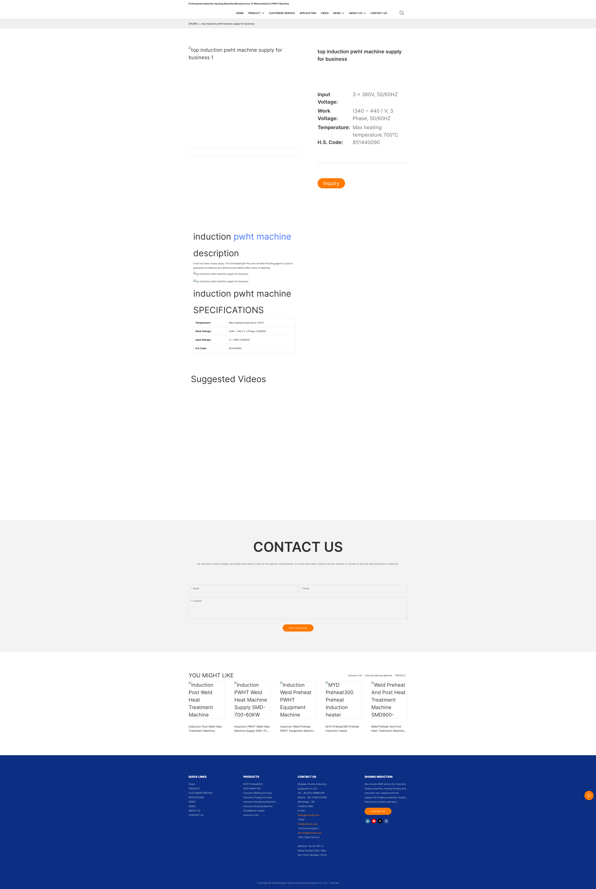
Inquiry (331, 183)
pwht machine (262, 236)
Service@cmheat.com (310, 832)
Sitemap (334, 882)
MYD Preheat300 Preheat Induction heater (342, 728)
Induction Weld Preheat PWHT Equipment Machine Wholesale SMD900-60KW (297, 729)
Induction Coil (355, 675)
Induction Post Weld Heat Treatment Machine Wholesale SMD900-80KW (206, 729)
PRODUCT (400, 675)
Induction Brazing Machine (378, 675)
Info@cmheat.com (308, 823)
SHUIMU (193, 23)
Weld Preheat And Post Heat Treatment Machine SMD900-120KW (387, 729)
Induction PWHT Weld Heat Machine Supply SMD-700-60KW (252, 729)
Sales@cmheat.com (308, 815)
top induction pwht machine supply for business (228, 23)
